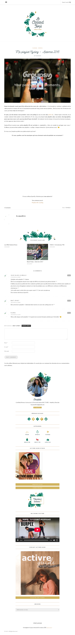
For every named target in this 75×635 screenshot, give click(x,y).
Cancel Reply (26, 325)
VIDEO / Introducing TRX (57, 245)
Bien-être (27, 442)
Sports (40, 47)
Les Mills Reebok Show (10, 245)
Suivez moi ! (49, 627)
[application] (37, 529)
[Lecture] (18, 540)
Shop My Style (37, 484)
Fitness (34, 47)
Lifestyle (48, 442)
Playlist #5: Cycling (37, 202)
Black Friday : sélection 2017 (35, 261)
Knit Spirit (17, 325)
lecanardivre (21, 216)
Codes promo (37, 487)
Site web (6, 351)
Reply (69, 275)
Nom (6, 343)
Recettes (37, 442)
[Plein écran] (57, 540)
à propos (37, 407)
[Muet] (54, 540)
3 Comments (7, 207)
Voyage (47, 434)
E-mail (6, 347)
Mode (27, 434)
